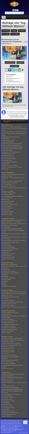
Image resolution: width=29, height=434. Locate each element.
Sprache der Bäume (6, 332)
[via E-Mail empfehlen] (6, 69)
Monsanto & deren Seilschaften (8, 327)
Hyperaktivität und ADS (6, 250)
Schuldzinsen (4, 358)
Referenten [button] (21, 30)
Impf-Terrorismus (5, 252)
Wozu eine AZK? (5, 409)
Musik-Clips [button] (5, 34)
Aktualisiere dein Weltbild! (7, 191)
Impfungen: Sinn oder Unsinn (8, 258)
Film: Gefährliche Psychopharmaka (9, 324)
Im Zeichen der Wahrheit (7, 194)
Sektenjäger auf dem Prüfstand (8, 286)
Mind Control (4, 274)
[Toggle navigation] (4, 17)
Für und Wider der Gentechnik (8, 326)
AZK (11, 404)
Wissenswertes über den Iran (8, 157)
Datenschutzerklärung (6, 432)
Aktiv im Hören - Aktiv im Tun (8, 397)
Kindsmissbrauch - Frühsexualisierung (10, 272)
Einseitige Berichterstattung (7, 201)
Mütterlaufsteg (4, 276)
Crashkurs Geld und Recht (7, 348)
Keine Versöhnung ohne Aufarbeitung (10, 387)
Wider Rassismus (5, 199)
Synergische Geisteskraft (7, 380)
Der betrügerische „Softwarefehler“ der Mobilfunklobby (13, 316)
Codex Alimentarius (5, 227)
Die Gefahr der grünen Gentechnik (9, 321)
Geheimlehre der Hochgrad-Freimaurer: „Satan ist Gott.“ (14, 266)
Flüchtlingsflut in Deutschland (8, 153)
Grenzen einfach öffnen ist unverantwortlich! (11, 148)
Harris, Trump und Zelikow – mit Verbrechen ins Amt (13, 131)
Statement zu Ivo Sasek (6, 214)
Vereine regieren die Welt (7, 361)
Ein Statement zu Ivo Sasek (7, 411)
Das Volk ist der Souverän (7, 406)
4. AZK (14, 414)
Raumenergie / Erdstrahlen (7, 305)
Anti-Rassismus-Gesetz (6, 213)
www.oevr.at (9, 76)
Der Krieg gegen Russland (7, 142)
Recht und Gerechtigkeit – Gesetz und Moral (11, 181)
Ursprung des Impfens (6, 255)
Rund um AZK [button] (14, 34)
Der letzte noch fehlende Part (8, 385)
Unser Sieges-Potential (6, 396)
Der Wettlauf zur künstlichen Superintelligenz (11, 338)
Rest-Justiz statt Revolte (7, 197)
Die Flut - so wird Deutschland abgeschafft (11, 145)
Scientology (4, 284)
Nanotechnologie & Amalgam (8, 253)
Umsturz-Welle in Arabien (7, 150)
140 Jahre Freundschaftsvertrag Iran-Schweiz (12, 147)
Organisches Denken (6, 279)
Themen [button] (13, 30)
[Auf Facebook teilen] (9, 69)
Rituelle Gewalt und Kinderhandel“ (9, 264)
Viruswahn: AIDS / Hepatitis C (8, 257)
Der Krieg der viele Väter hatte (8, 158)
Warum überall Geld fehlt (7, 368)
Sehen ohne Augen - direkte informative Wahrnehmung (14, 307)
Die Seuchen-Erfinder (6, 245)
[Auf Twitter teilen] (12, 69)
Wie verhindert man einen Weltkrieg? (9, 165)
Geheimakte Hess (5, 163)
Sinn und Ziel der (5, 404)
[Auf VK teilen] (19, 69)
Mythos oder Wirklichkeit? (7, 208)
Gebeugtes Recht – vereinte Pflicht (9, 182)
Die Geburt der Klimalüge (7, 319)
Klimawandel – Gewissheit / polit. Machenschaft (12, 302)
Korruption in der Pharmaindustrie (9, 355)
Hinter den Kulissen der (7, 414)
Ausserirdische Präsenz (6, 399)
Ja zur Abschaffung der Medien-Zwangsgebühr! (12, 196)
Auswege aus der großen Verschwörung (10, 394)
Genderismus (4, 267)
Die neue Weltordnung (6, 160)
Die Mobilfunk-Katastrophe (7, 322)
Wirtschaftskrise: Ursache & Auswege (10, 356)
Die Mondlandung (5, 402)
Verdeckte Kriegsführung (7, 155)
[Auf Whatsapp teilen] (16, 69)
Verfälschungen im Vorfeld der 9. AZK (10, 412)
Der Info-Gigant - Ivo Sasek (7, 401)
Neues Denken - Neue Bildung (8, 277)
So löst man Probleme (6, 416)
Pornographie (4, 281)
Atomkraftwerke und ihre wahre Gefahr (10, 296)
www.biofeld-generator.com (13, 78)
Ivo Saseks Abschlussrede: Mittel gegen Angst (12, 389)
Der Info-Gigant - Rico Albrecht (8, 363)
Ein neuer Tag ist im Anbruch (8, 407)
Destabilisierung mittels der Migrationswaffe (11, 143)
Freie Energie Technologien (7, 300)
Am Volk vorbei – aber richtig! (8, 186)
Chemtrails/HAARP (5, 317)
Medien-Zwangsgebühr (6, 203)
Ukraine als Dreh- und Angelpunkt (9, 162)
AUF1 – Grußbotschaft (6, 184)
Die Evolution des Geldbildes (8, 351)
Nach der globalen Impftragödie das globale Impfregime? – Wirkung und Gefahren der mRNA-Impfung (12, 230)
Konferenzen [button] (5, 30)
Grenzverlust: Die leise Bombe (8, 192)
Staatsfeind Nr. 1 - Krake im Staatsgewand (11, 126)
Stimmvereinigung (5, 209)
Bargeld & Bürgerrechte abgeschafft (9, 360)
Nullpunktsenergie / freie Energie (9, 303)
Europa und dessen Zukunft (7, 140)
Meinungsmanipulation (6, 206)
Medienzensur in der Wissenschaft (9, 204)
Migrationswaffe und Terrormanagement (10, 152)
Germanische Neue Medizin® (8, 247)
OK (25, 422)
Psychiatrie (3, 283)
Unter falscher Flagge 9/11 (7, 211)
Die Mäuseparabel (5, 269)
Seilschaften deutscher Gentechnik (9, 329)
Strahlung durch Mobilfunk (7, 331)
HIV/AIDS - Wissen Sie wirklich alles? (9, 248)
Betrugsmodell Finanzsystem (8, 350)
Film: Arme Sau (5, 353)
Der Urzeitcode (4, 298)
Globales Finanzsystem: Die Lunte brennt (10, 343)
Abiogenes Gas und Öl (6, 295)
